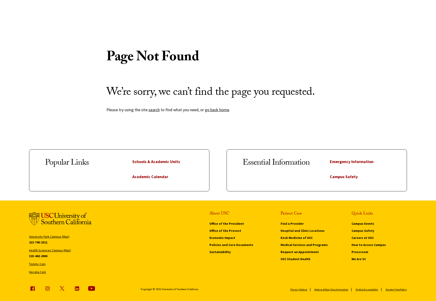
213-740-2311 (38, 242)
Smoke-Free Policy (396, 289)
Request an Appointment (300, 252)
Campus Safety (344, 176)
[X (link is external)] (62, 288)
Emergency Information (352, 161)
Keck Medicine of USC (297, 238)
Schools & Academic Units (156, 161)
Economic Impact (222, 238)
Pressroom (360, 252)
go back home (217, 109)
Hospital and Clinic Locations (303, 231)
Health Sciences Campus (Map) (50, 250)
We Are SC (359, 259)
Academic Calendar (150, 176)
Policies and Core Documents (231, 245)
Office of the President (226, 224)
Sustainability (220, 252)
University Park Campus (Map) (49, 237)
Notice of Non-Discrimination (331, 289)
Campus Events (363, 224)
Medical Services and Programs (304, 245)
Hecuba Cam (37, 272)
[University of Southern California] (60, 219)
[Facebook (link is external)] (32, 288)
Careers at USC (363, 238)
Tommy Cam (37, 264)
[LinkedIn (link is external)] (76, 288)
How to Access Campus (369, 245)
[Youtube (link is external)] (91, 288)
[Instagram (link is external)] (47, 288)
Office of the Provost (225, 231)
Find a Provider (292, 224)
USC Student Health (295, 259)
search (154, 109)
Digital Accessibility (367, 289)
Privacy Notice (298, 289)
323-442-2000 (38, 256)
